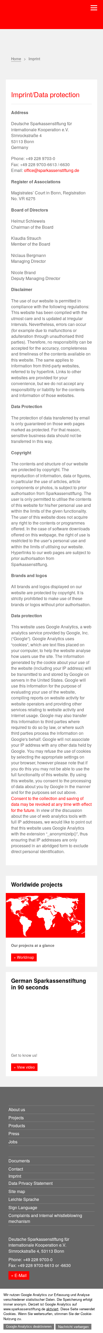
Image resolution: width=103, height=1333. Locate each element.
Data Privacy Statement (30, 1183)
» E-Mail (19, 1275)
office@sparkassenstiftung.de (51, 170)
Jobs (12, 1142)
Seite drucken (14, 71)
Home (16, 58)
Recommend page (27, 71)
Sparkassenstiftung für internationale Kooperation (45, 18)
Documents (19, 1161)
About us (16, 1109)
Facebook (41, 71)
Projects (16, 1118)
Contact (15, 1169)
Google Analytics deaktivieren (29, 1327)
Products (16, 1125)
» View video (24, 1067)
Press (13, 1133)
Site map (16, 1191)
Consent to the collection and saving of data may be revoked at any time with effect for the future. (51, 804)
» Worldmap (24, 957)
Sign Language (22, 1207)
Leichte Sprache (23, 1199)
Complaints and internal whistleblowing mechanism (45, 1218)
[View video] (51, 1021)
